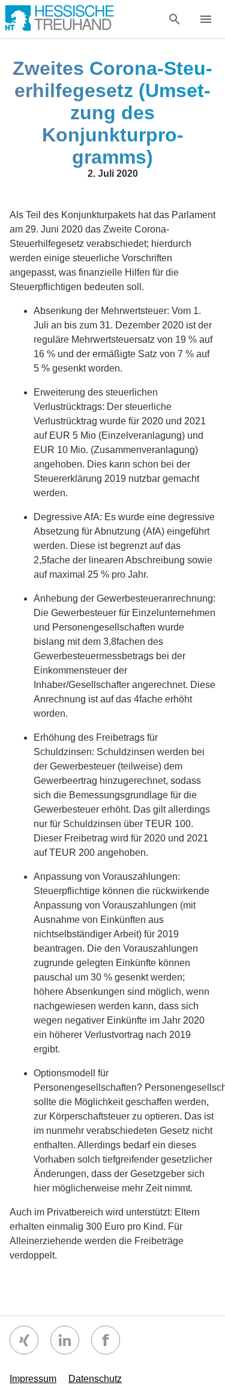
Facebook (105, 1340)
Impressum (33, 1379)
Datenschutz (95, 1379)
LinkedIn (64, 1340)
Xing (24, 1340)
